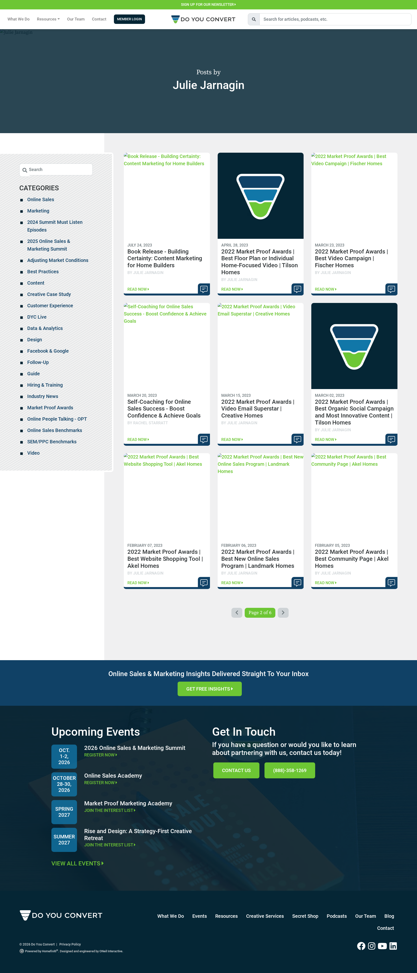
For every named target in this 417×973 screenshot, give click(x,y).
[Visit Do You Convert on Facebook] (362, 946)
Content (35, 283)
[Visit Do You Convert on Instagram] (373, 946)
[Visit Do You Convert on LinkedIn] (393, 946)
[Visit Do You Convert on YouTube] (383, 946)
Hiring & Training (45, 385)
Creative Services (265, 916)
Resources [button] (46, 19)
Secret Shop (305, 916)
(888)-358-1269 (289, 770)
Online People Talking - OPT (57, 419)
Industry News (42, 396)
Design (34, 340)
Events (199, 916)
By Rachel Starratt (147, 423)
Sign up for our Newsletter (208, 4)
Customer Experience (50, 305)
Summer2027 (64, 840)
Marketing (38, 211)
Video (33, 453)
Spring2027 (64, 812)
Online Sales (40, 199)
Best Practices (43, 271)
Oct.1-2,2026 (64, 756)
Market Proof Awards (50, 408)
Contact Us (236, 770)
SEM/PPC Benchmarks (51, 442)
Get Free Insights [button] (208, 689)
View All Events (76, 863)
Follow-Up (38, 362)
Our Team (76, 19)
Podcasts (337, 916)
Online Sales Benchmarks (54, 430)
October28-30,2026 (64, 784)
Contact (99, 19)
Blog (389, 916)
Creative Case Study (49, 294)
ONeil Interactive (110, 951)
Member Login (129, 19)
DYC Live (37, 317)
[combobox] (335, 19)
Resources (226, 916)
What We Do (18, 19)
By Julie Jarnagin (145, 272)
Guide (33, 374)
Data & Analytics (45, 328)
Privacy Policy (70, 944)
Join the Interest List (109, 810)
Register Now (100, 754)
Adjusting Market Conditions (57, 260)
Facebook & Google (48, 351)
